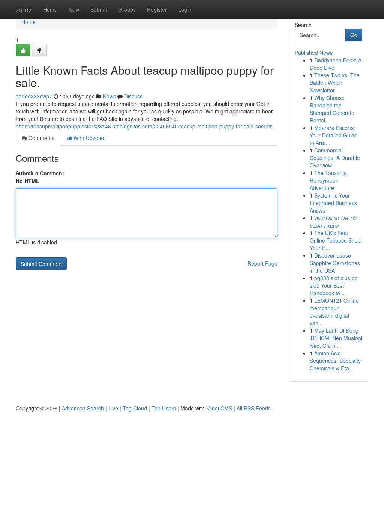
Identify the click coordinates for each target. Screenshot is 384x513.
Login (184, 9)
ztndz (24, 9)
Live (113, 408)
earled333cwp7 (34, 96)
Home (50, 9)
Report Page (263, 263)
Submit (98, 9)
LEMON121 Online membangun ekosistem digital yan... (334, 312)
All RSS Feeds (254, 408)
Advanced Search (83, 408)
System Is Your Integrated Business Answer (333, 203)
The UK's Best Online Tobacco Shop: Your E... (336, 240)
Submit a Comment (40, 173)
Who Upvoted (89, 138)
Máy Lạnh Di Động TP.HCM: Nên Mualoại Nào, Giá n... (336, 338)
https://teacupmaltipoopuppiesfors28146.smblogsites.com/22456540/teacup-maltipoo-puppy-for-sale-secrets (144, 126)
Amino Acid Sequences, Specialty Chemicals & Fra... (335, 360)
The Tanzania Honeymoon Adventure (328, 180)
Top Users (164, 408)
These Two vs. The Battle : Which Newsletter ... (335, 82)
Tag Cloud (135, 408)
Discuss (133, 96)
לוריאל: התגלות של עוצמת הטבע (333, 221)
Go (353, 35)
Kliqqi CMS (219, 408)
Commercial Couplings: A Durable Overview (335, 157)
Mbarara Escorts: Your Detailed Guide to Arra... (333, 135)
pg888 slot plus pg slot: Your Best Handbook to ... (334, 285)
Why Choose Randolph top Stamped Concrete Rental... (332, 109)
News (109, 96)
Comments (40, 138)
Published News (314, 52)
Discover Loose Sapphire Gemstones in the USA (335, 263)
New (74, 9)
